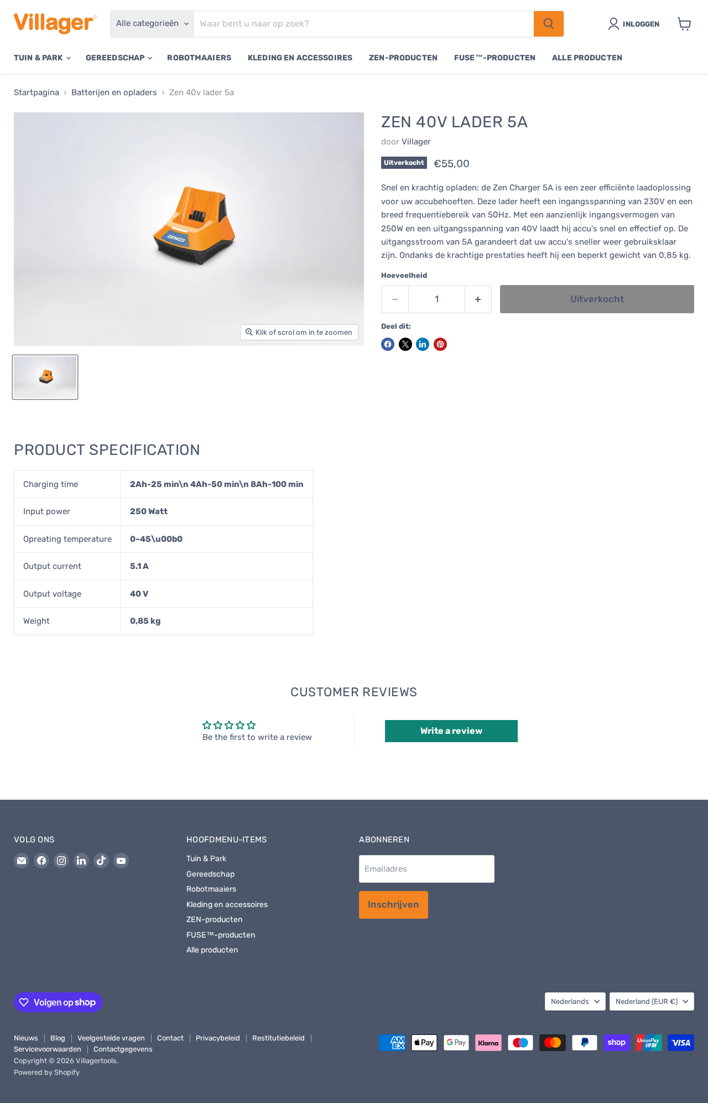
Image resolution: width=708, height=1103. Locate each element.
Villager (416, 142)
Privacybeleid (218, 1038)
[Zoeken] (549, 24)
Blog (57, 1038)
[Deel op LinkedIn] (422, 344)
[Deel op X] (405, 344)
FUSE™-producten (494, 58)
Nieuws (26, 1038)
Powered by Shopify (47, 1072)
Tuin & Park (39, 58)
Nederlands (570, 1001)
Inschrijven (393, 904)
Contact (170, 1038)
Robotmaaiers (199, 58)
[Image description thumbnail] (45, 377)
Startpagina (36, 92)
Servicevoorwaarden (47, 1049)
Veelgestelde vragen (111, 1038)
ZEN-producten (403, 58)
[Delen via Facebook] (387, 344)
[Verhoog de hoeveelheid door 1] (478, 299)
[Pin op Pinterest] (440, 344)
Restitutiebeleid (278, 1038)
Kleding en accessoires (300, 58)
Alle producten (587, 58)
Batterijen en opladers (114, 92)
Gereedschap (116, 58)
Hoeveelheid (404, 275)
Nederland (647, 1001)
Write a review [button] (451, 731)
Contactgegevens (123, 1049)
